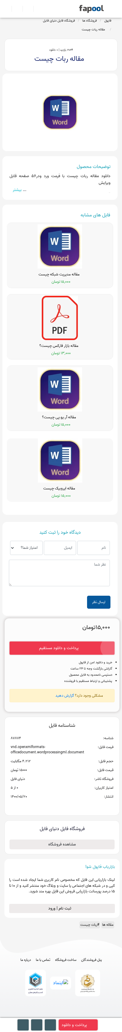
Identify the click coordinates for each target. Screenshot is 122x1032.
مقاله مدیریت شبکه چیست (59, 274)
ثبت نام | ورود (60, 908)
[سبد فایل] (6, 8)
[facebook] (39, 1015)
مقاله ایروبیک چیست (60, 488)
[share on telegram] (54, 806)
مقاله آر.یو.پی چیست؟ (60, 417)
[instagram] (61, 1015)
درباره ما (25, 960)
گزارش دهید (64, 696)
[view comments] (69, 806)
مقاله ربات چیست (94, 29)
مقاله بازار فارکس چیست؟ (59, 346)
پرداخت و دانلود (74, 1025)
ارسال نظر (98, 602)
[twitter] (72, 1015)
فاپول (107, 20)
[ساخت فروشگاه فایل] (25, 9)
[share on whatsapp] (62, 806)
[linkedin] (83, 1015)
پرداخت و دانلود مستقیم (59, 648)
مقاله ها (107, 925)
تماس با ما (43, 960)
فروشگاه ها (89, 20)
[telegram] (50, 1015)
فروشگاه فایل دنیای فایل (59, 20)
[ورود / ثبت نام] (14, 9)
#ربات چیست (89, 925)
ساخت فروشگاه (65, 960)
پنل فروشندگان (91, 960)
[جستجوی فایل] (36, 9)
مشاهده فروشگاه (62, 844)
